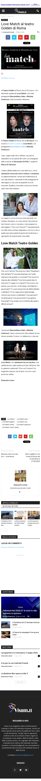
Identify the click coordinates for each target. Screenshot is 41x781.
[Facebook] (20, 492)
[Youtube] (26, 770)
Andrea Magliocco (9, 616)
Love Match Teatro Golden (10, 427)
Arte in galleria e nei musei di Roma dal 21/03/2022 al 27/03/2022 (32, 457)
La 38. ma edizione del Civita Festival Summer (20, 523)
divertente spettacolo (15, 144)
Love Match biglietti (8, 422)
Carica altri (19, 682)
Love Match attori (22, 419)
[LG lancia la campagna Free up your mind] (5, 634)
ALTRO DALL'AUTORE (10, 506)
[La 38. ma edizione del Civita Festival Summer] (20, 515)
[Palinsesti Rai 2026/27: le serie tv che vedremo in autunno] (20, 607)
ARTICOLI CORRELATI (10, 503)
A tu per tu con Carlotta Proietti (14, 663)
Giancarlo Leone (8, 32)
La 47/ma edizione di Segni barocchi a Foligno (33, 523)
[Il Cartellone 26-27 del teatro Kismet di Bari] (7, 515)
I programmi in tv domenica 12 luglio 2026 (19, 653)
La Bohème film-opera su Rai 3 (14, 673)
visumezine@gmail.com (24, 755)
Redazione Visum (7, 676)
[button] (38, 11)
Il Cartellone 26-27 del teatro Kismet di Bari (6, 523)
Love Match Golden (8, 424)
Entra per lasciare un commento (12, 547)
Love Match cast (22, 422)
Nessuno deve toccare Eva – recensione (9, 455)
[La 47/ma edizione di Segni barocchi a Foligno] (34, 515)
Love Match (10, 419)
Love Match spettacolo (24, 424)
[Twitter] (20, 770)
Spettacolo (4, 20)
